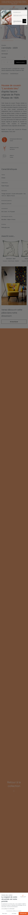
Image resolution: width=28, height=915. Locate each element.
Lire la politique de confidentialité (7, 908)
